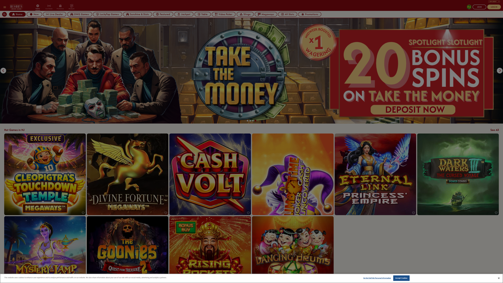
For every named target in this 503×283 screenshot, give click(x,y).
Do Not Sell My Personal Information (377, 278)
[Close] (499, 278)
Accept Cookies (401, 278)
